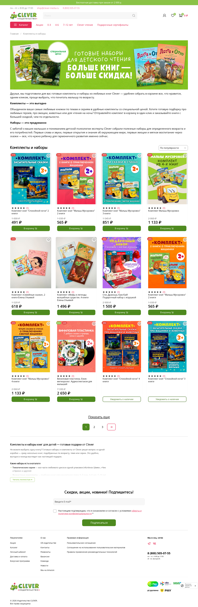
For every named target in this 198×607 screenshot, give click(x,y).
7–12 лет (68, 24)
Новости (44, 565)
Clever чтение (85, 24)
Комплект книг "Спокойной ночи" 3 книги (166, 380)
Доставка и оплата (18, 556)
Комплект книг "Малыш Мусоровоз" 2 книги (76, 212)
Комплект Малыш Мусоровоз (163, 210)
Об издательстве (48, 543)
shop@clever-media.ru (48, 8)
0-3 (49, 24)
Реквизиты (46, 552)
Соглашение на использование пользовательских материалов (96, 547)
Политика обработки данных (188, 585)
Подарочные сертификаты (112, 24)
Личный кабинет (18, 552)
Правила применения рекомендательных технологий (92, 552)
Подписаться (99, 522)
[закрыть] (195, 585)
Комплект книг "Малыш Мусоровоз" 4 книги (30, 380)
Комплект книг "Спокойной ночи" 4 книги (121, 380)
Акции (39, 24)
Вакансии (45, 556)
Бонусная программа (20, 561)
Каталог (13, 547)
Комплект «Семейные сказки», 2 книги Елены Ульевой (28, 296)
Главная (14, 33)
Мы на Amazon (47, 570)
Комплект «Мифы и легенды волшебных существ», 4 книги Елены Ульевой (72, 297)
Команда (45, 561)
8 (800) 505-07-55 (71, 8)
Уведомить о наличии (121, 399)
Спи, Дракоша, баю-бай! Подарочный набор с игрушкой (119, 296)
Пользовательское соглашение (81, 543)
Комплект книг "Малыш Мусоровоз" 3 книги (121, 212)
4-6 (57, 24)
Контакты (45, 547)
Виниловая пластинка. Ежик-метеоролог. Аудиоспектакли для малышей (74, 381)
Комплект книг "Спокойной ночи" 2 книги (30, 212)
